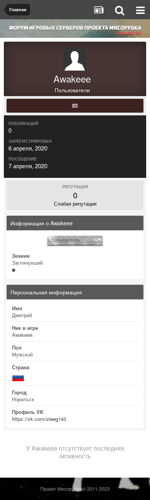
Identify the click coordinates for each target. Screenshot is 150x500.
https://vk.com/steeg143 (39, 418)
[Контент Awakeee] (75, 106)
